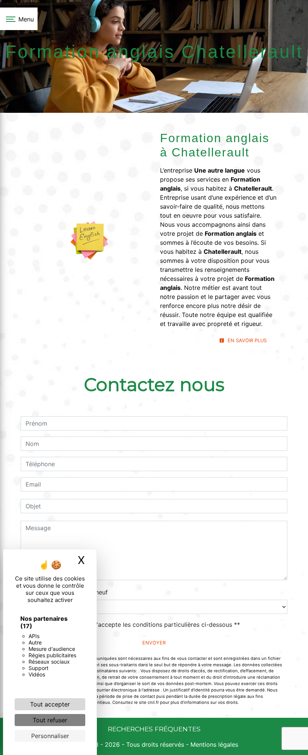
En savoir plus (246, 340)
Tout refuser (50, 720)
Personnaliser (50, 736)
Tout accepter (50, 704)
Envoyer (154, 643)
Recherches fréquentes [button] (154, 729)
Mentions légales (213, 744)
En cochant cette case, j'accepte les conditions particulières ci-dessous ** (134, 624)
